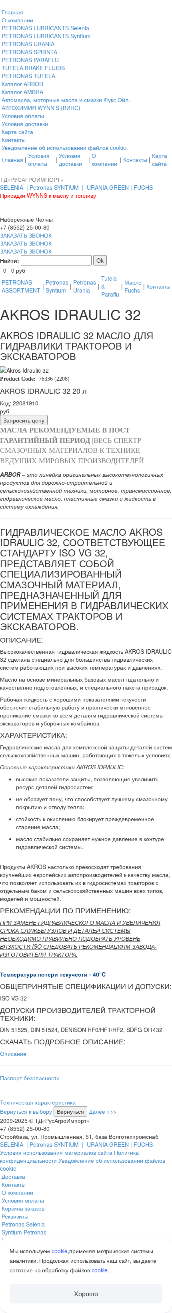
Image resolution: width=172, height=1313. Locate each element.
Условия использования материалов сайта (57, 1152)
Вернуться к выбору (26, 1111)
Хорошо (86, 1293)
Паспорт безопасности (30, 1078)
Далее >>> (102, 1111)
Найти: (9, 260)
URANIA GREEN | (110, 187)
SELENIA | (15, 187)
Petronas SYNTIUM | (57, 187)
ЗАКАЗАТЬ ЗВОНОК (26, 235)
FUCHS (143, 187)
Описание (13, 1053)
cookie (60, 1251)
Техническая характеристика (38, 1102)
